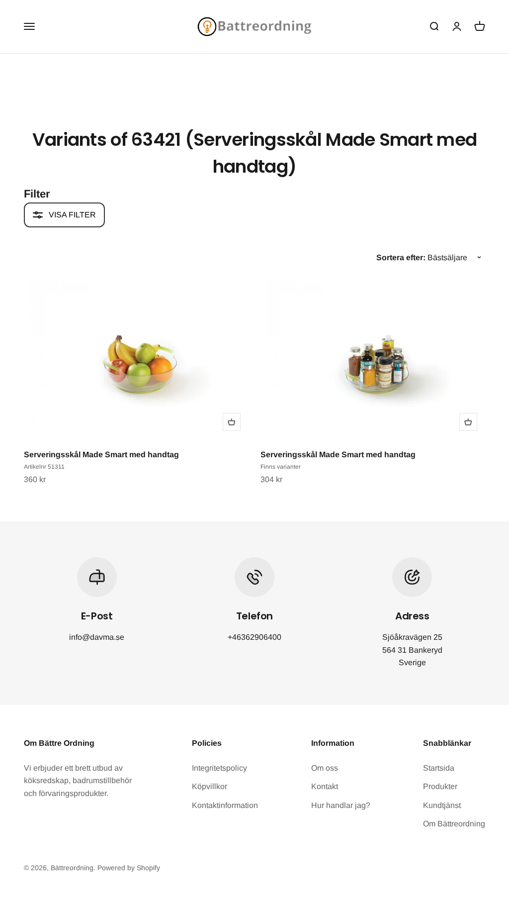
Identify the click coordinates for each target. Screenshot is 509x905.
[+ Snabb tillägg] (232, 422)
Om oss (324, 768)
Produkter (440, 786)
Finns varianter (280, 466)
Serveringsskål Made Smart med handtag (101, 454)
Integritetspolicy (219, 768)
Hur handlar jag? (340, 805)
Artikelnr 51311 (44, 466)
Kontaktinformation (225, 805)
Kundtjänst (442, 805)
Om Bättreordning (454, 823)
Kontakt (324, 786)
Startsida (438, 768)
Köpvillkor (209, 786)
